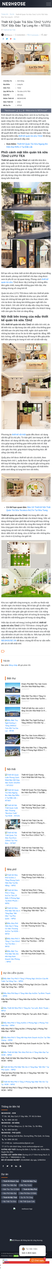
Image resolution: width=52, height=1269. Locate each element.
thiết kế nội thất (19, 434)
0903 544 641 (12, 1130)
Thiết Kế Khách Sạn (11, 1181)
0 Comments (34, 35)
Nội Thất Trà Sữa (9, 1201)
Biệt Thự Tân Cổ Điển (11, 1189)
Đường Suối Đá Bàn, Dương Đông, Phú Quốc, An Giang (28, 1136)
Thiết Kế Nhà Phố (30, 1189)
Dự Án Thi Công (27, 1197)
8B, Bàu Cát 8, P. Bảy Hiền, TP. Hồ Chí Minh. (24, 1116)
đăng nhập (13, 665)
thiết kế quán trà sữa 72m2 (31, 136)
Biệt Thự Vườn (26, 1185)
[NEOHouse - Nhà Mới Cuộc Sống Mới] (14, 3)
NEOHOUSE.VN (8, 640)
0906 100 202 (12, 1120)
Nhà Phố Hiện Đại (9, 1193)
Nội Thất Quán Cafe (27, 1201)
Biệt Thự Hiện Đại (9, 1185)
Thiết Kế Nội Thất (10, 1197)
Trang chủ (4, 14)
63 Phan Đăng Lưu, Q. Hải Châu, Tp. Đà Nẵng (25, 1126)
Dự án (12, 14)
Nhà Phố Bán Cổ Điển (28, 1193)
